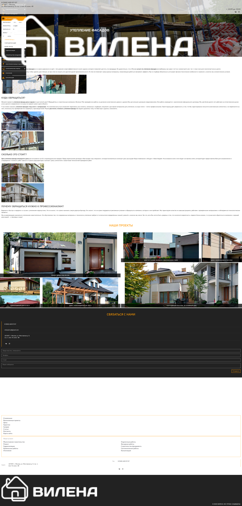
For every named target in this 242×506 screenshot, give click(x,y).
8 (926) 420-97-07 (9, 2)
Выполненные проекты (191, 69)
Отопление (9, 73)
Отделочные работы (128, 442)
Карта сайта (7, 433)
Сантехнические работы (130, 448)
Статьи (228, 69)
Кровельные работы (10, 448)
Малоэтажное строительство (14, 442)
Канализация (10, 77)
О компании (175, 69)
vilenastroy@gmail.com (11, 330)
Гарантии (211, 69)
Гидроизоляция (9, 446)
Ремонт (6, 444)
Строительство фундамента (131, 446)
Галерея (220, 69)
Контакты (237, 69)
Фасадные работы (127, 444)
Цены (204, 69)
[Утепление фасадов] (43, 84)
